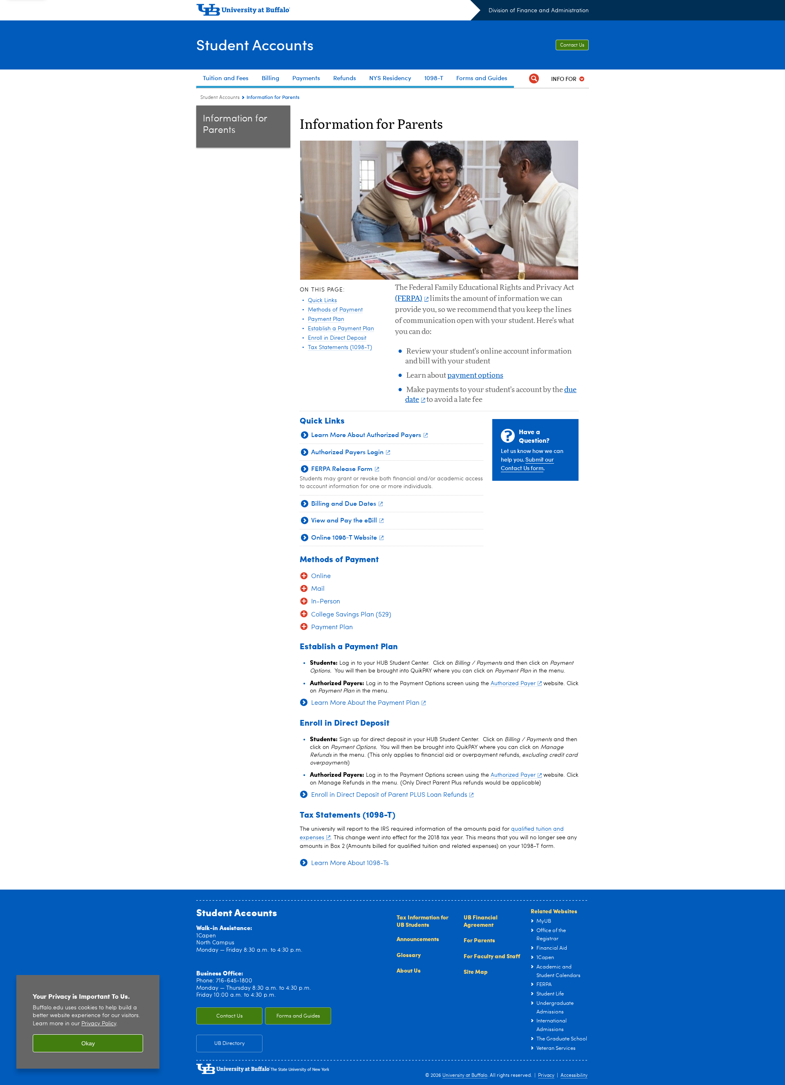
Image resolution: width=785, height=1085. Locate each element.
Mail (318, 589)
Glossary (409, 954)
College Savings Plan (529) (351, 615)
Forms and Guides (298, 1016)
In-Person (325, 602)
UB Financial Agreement (481, 920)
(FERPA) (408, 299)
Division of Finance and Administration (539, 10)
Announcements (418, 939)
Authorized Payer (513, 683)
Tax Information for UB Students (423, 920)
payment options (475, 375)
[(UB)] (338, 11)
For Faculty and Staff (492, 956)
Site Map (476, 971)
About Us (409, 970)
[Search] (534, 78)
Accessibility (574, 1075)
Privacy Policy (98, 1024)
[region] (87, 1022)
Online (321, 576)
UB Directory (229, 1043)
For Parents (479, 940)
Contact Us (572, 45)
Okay (88, 1043)
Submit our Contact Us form (527, 463)
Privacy (546, 1075)
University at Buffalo (464, 1075)
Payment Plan (332, 627)
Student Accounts (255, 44)
